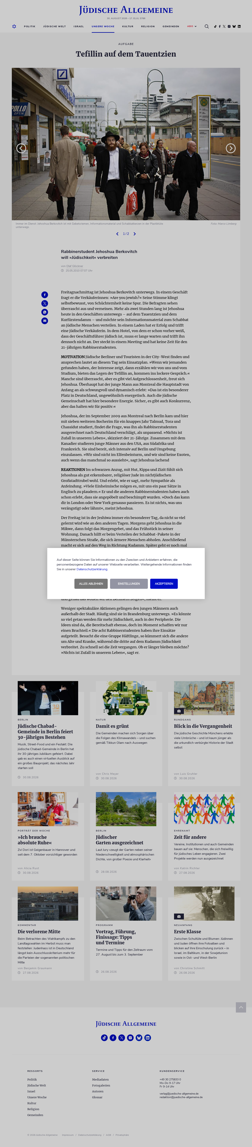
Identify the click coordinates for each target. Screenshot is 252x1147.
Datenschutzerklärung (92, 569)
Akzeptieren (164, 584)
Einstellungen (129, 584)
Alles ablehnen (91, 584)
